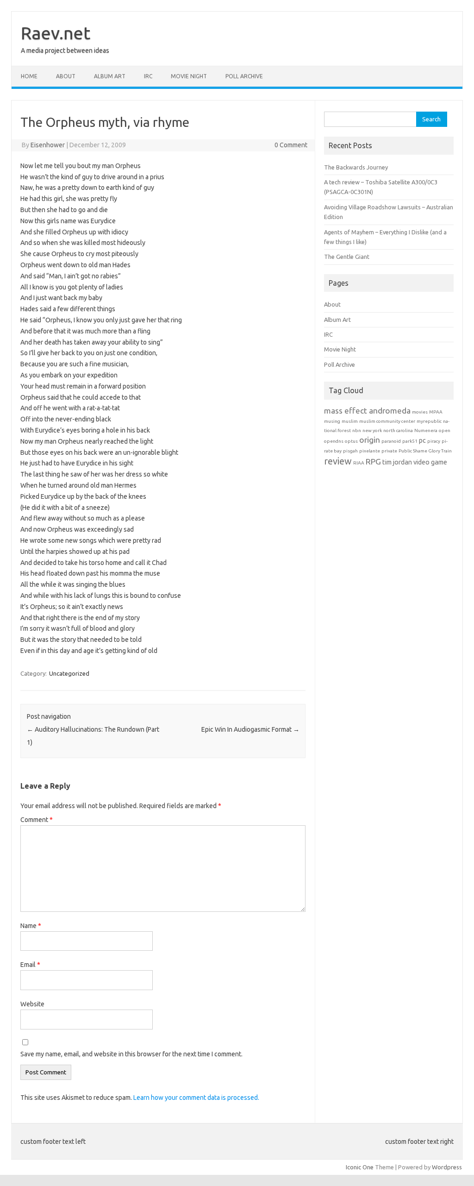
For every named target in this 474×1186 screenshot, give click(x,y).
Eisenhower (48, 145)
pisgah (350, 450)
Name (30, 925)
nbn (356, 430)
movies (420, 411)
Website (32, 1004)
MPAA (436, 411)
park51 (410, 441)
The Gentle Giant (346, 256)
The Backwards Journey (356, 167)
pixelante (369, 450)
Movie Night (189, 76)
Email (30, 964)
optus (351, 441)
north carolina (398, 430)
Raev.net (55, 33)
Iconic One (360, 1167)
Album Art (109, 76)
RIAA (358, 462)
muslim (350, 421)
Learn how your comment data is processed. (196, 1097)
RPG (373, 461)
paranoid (391, 441)
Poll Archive (244, 76)
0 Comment (290, 145)
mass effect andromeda (367, 410)
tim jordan (397, 462)
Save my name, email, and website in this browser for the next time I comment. (131, 1054)
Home (29, 76)
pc (422, 440)
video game (430, 462)
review (338, 461)
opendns (333, 441)
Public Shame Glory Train (425, 450)
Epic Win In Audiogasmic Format (250, 729)
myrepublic (429, 421)
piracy (433, 441)
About (65, 76)
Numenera (425, 430)
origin (369, 439)
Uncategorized (69, 673)
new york (372, 430)
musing (332, 421)
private (389, 450)
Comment (36, 819)
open (444, 430)
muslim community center (387, 421)
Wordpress (447, 1167)
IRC (148, 76)
